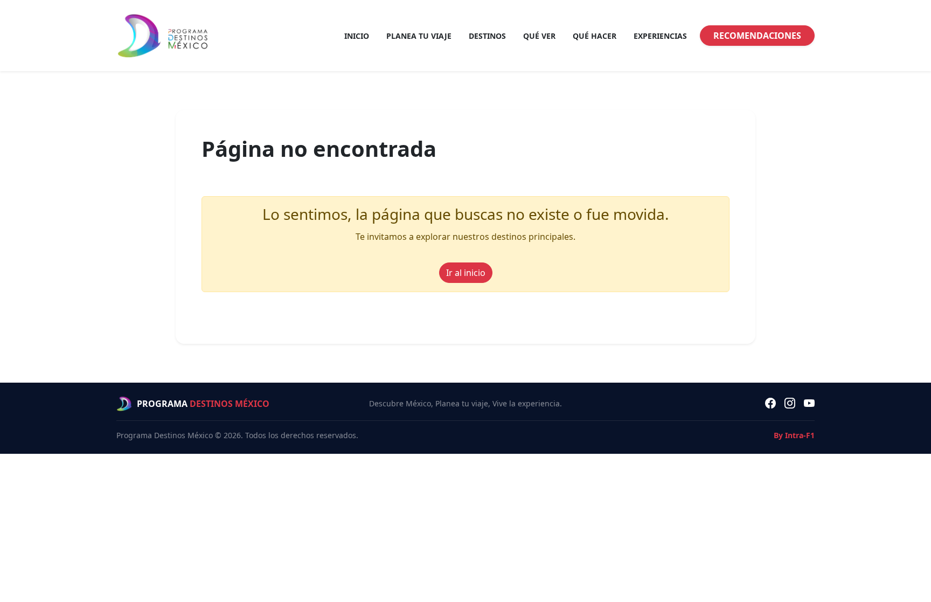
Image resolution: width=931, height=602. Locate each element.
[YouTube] (809, 404)
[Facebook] (770, 404)
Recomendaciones (757, 35)
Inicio (356, 36)
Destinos (487, 36)
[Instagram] (789, 404)
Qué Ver (539, 36)
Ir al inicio (465, 273)
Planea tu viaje (418, 36)
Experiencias (660, 36)
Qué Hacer (594, 36)
